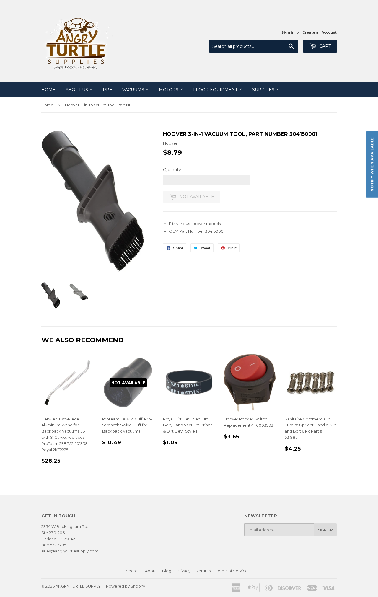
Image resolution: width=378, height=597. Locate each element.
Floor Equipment (216, 89)
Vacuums (133, 89)
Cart (324, 46)
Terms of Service (232, 570)
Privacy (183, 570)
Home (48, 89)
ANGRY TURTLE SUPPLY (78, 586)
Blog (166, 570)
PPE (107, 89)
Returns (203, 570)
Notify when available (371, 164)
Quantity (172, 169)
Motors (169, 89)
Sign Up (325, 530)
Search (133, 570)
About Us (77, 89)
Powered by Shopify (125, 586)
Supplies (264, 89)
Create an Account (319, 32)
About (151, 570)
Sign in (287, 32)
